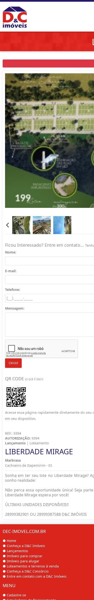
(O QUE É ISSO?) (34, 379)
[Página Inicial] (21, 15)
